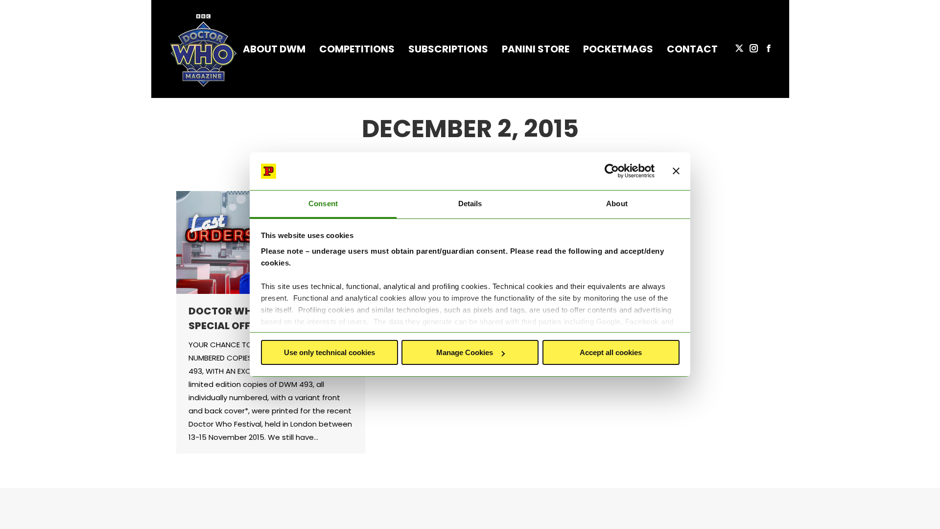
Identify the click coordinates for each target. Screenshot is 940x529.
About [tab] (617, 203)
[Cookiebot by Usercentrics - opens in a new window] (612, 171)
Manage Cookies (464, 352)
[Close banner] (676, 171)
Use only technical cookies (329, 352)
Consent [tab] (323, 203)
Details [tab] (470, 203)
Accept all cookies (611, 352)
